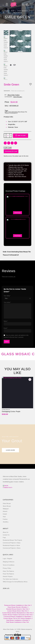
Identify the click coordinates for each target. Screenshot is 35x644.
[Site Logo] (13, 4)
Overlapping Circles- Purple (11, 411)
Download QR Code (11, 151)
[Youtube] (9, 594)
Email (6, 328)
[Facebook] (5, 594)
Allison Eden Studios (13, 95)
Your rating (7, 295)
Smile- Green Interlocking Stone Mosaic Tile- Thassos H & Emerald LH (16, 112)
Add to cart (22, 135)
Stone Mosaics (17, 97)
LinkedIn (12, 143)
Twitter (8, 143)
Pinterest (15, 143)
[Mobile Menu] (7, 5)
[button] (23, 5)
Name (6, 321)
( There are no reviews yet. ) (18, 90)
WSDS (17, 631)
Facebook (5, 143)
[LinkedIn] (18, 594)
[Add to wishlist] (30, 84)
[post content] (17, 392)
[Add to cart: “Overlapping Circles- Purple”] (29, 379)
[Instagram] (13, 594)
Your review (7, 302)
